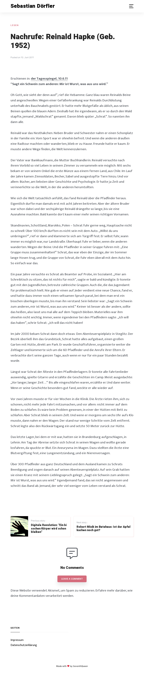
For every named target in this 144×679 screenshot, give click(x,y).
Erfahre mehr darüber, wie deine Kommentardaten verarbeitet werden (72, 593)
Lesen (15, 25)
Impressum (17, 640)
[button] (131, 6)
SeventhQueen (80, 666)
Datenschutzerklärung (24, 645)
